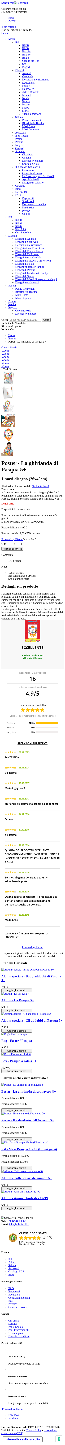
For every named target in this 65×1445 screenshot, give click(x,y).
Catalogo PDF (16, 1271)
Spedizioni (14, 1294)
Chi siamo (13, 1320)
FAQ (11, 1288)
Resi (10, 1300)
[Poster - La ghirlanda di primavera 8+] (23, 1084)
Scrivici (12, 1323)
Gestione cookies (17, 1307)
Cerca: (4, 319)
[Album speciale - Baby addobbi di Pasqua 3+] (27, 969)
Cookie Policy (33, 1430)
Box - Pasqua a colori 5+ (18, 1061)
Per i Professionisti (18, 1329)
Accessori (13, 1268)
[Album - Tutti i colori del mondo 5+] (22, 1171)
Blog (11, 17)
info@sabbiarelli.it (19, 1224)
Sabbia (12, 1265)
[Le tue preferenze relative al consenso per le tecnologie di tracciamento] (59, 1439)
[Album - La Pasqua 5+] (15, 993)
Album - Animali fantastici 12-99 (24, 1198)
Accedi (12, 20)
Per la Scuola (15, 1326)
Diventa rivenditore (18, 1336)
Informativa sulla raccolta (23, 1439)
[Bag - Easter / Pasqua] (14, 1034)
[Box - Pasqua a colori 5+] (16, 1054)
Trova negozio (16, 1333)
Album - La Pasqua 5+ (17, 1000)
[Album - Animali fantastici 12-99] (20, 1191)
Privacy (12, 1303)
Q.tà (3, 543)
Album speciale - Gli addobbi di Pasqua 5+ (31, 1020)
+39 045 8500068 (16, 1221)
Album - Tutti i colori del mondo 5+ (26, 1178)
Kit (10, 1259)
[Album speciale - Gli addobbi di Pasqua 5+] (26, 1013)
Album (12, 1262)
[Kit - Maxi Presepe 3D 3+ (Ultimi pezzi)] (24, 1142)
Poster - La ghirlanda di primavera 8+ (28, 1091)
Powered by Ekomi (12, 539)
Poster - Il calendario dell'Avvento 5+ (27, 1120)
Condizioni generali (19, 1297)
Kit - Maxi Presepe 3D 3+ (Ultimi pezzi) (29, 1149)
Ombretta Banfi (40, 486)
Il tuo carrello (8, 26)
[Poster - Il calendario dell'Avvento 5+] (23, 1113)
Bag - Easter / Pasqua (16, 1040)
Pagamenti (14, 1291)
